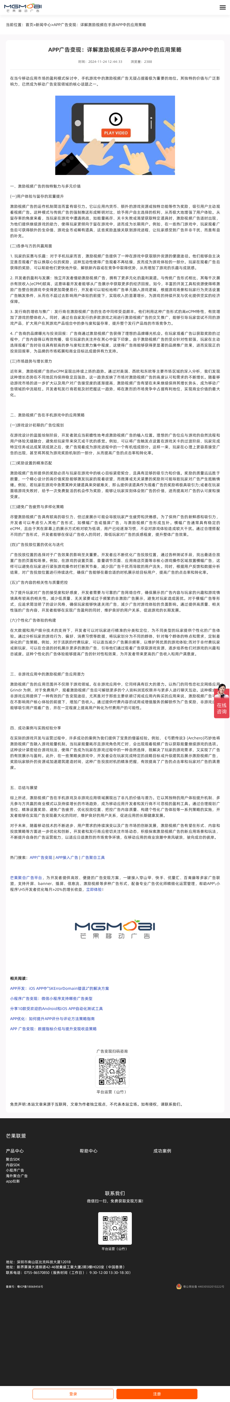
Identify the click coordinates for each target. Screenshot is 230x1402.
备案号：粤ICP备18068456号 (24, 1286)
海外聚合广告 (17, 1175)
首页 (29, 24)
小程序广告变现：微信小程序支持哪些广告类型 (51, 998)
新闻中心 (43, 24)
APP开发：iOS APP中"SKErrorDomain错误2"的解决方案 (59, 988)
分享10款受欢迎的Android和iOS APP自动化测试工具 (56, 1008)
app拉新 (13, 1181)
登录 (73, 1394)
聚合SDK (13, 1159)
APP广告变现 (41, 857)
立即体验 (94, 889)
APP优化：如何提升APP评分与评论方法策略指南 (52, 1018)
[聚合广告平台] (23, 7)
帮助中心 (89, 1151)
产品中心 (15, 1151)
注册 (157, 1394)
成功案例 (162, 1151)
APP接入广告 (67, 857)
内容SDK (13, 1164)
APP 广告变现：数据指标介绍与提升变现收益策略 (53, 1029)
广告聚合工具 (93, 857)
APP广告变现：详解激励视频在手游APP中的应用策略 (100, 24)
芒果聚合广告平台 (26, 877)
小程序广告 (15, 1170)
